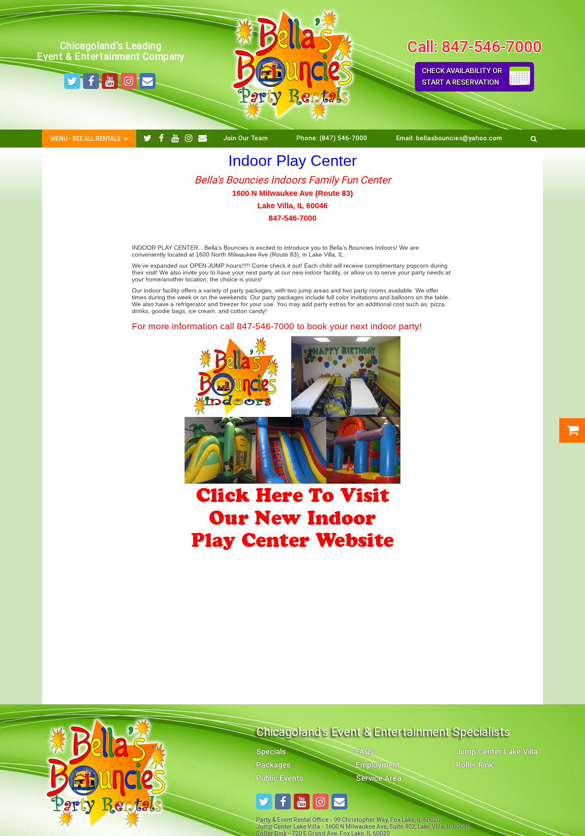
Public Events (280, 778)
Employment (378, 764)
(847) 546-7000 (343, 138)
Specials (271, 751)
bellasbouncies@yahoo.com (459, 138)
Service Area (378, 778)
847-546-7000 (492, 47)
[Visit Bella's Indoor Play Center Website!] (292, 443)
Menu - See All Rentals (86, 138)
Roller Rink (474, 764)
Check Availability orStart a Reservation (462, 76)
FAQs (365, 751)
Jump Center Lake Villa (496, 751)
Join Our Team (245, 138)
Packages (273, 764)
